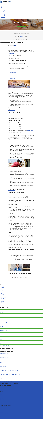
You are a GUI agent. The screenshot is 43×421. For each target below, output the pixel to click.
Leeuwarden (2, 304)
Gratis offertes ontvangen (11, 190)
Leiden (2, 300)
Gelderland (3, 10)
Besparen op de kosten (12, 78)
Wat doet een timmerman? (13, 72)
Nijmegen (2, 293)
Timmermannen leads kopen (3, 406)
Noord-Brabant (2, 398)
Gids (1, 6)
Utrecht (3, 11)
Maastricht (2, 301)
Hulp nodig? (1, 412)
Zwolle (2, 299)
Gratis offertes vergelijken (21, 26)
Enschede (2, 294)
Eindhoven (2, 289)
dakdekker (11, 177)
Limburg (1, 397)
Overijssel (3, 13)
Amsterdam (2, 286)
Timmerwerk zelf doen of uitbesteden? (14, 77)
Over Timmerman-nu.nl (3, 416)
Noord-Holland (4, 8)
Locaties (2, 7)
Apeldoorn (2, 298)
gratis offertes (21, 36)
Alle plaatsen (1, 402)
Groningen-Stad (3, 291)
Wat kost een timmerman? (13, 73)
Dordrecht (2, 302)
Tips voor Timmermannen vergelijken (4, 413)
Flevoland (1, 393)
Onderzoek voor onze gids (3, 418)
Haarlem (2, 295)
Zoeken (14, 45)
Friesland (3, 15)
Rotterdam (2, 287)
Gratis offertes (3, 17)
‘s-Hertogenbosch (3, 297)
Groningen (3, 14)
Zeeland (1, 401)
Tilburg (2, 290)
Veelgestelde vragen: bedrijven (4, 411)
